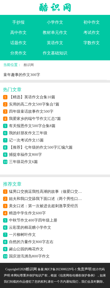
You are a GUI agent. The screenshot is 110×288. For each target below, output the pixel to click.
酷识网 (29, 65)
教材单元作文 (55, 32)
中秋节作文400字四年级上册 (33, 220)
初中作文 (91, 22)
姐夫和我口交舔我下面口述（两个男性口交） (46, 199)
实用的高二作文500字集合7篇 (34, 104)
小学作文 (55, 22)
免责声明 (84, 269)
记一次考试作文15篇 (26, 140)
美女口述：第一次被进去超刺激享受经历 (43, 206)
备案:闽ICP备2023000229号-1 (57, 269)
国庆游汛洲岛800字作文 (29, 256)
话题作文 (18, 43)
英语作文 (55, 43)
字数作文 (91, 43)
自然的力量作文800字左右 (31, 242)
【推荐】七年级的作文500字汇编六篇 (41, 147)
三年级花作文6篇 (23, 162)
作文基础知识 (55, 53)
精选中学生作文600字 (27, 213)
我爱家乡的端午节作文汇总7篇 (35, 119)
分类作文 (18, 53)
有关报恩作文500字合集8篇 (32, 126)
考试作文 (91, 32)
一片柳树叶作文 (22, 235)
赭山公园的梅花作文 (26, 249)
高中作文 (18, 32)
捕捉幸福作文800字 (25, 154)
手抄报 (18, 22)
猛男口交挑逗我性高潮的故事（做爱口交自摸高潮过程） (46, 191)
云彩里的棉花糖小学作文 (30, 227)
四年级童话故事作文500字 (31, 111)
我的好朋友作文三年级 (28, 133)
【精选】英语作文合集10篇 (32, 97)
